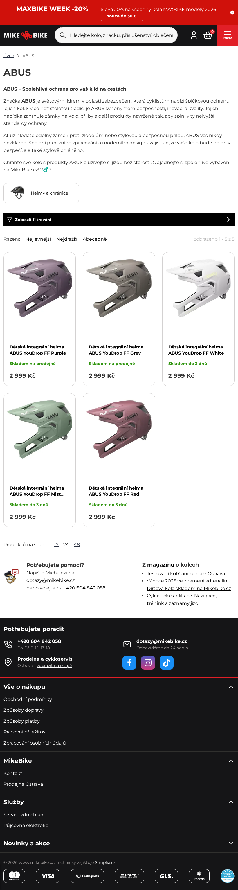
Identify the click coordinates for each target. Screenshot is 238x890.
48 (77, 544)
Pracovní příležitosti (25, 732)
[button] (232, 12)
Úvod (8, 55)
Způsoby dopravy (23, 710)
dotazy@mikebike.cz (50, 580)
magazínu (160, 565)
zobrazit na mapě (54, 665)
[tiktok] (167, 663)
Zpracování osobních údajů (34, 743)
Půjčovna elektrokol (26, 825)
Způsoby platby (21, 721)
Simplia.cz (105, 862)
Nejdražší (66, 239)
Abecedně (95, 239)
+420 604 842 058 (84, 588)
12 (56, 544)
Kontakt (12, 773)
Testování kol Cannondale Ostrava (186, 573)
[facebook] (129, 663)
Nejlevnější (38, 239)
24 (66, 544)
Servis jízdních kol (23, 814)
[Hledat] (62, 35)
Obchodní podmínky (27, 699)
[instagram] (148, 663)
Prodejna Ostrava (23, 784)
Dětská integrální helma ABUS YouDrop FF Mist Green (37, 494)
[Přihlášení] (194, 34)
